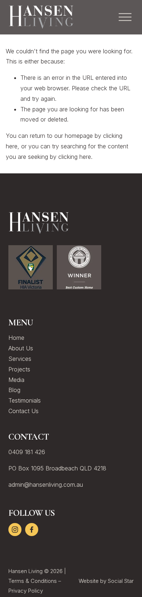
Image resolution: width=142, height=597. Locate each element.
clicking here (74, 156)
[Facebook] (31, 529)
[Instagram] (14, 529)
